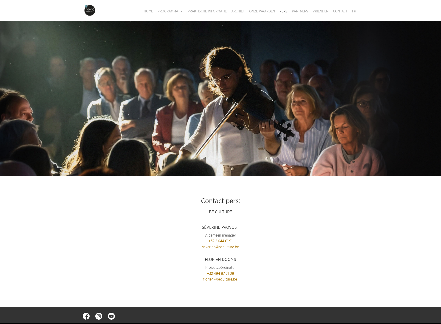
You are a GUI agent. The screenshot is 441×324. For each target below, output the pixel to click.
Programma (168, 11)
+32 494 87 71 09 (220, 273)
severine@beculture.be (220, 247)
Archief (238, 11)
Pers (283, 11)
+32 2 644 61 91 (220, 241)
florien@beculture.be (220, 279)
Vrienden (320, 11)
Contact (340, 11)
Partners (300, 11)
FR (354, 11)
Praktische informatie (207, 11)
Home (148, 11)
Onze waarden (262, 11)
